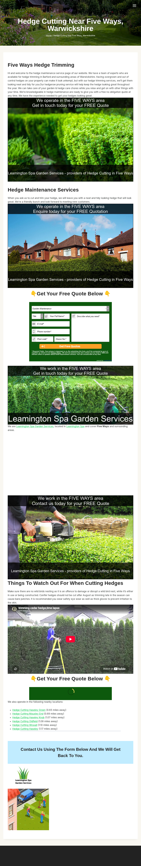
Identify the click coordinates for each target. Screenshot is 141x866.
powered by (104, 360)
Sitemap (70, 851)
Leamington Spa (75, 426)
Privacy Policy (56, 353)
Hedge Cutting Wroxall (24, 725)
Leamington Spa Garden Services (34, 426)
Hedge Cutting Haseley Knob (28, 717)
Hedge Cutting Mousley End (27, 713)
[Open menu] (134, 5)
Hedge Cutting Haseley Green (29, 710)
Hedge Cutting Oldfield (25, 721)
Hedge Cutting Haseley (25, 728)
